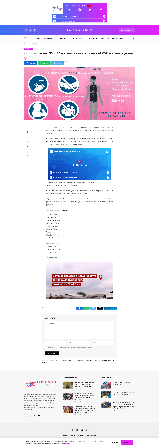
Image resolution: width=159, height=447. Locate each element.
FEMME (63, 38)
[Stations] (107, 151)
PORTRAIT (105, 38)
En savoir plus (66, 443)
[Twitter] (27, 141)
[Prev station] (90, 9)
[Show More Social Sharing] (66, 63)
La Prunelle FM (127, 30)
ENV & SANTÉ (93, 38)
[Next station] (68, 9)
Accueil (66, 436)
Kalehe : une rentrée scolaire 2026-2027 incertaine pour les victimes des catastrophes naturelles (84, 396)
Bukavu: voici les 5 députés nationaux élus (121, 383)
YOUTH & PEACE (76, 38)
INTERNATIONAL (118, 38)
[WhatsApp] (27, 136)
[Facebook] (27, 132)
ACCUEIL (37, 38)
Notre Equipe (91, 436)
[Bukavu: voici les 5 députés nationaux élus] (106, 385)
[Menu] (25, 38)
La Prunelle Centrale (35, 58)
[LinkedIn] (27, 146)
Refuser (115, 442)
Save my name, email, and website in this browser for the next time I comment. (69, 347)
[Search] (134, 38)
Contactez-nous (77, 436)
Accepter (127, 442)
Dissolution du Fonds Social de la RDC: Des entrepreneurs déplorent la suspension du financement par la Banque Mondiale (124, 405)
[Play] (79, 9)
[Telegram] (27, 155)
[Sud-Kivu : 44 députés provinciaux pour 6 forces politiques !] (106, 394)
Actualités (28, 48)
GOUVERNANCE (50, 38)
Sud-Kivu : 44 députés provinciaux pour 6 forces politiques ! (124, 393)
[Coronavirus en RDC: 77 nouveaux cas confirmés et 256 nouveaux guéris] (79, 93)
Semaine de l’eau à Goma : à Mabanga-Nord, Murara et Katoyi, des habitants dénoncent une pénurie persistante (85, 409)
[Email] (27, 151)
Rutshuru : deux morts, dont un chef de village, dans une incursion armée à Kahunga (84, 384)
